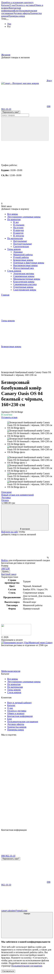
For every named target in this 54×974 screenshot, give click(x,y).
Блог (16, 10)
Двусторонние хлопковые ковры (23, 216)
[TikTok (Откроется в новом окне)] (23, 781)
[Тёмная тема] (7, 19)
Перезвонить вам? (10, 112)
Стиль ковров (14, 271)
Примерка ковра (16, 16)
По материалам (15, 238)
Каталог (5, 5)
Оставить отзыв (9, 417)
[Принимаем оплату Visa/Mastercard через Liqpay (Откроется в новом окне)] (27, 642)
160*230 (5, 568)
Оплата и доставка (24, 5)
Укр (9, 24)
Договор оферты (21, 13)
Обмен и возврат (15, 713)
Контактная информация (11, 9)
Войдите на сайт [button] (9, 531)
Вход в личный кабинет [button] (19, 702)
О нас (12, 5)
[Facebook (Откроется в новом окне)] (23, 804)
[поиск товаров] (25, 129)
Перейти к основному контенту (17, 2)
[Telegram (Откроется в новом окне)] (23, 827)
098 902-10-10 (8, 855)
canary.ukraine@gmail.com (14, 910)
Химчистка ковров (16, 727)
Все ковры (12, 214)
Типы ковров (14, 249)
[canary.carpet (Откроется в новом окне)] (23, 758)
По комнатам (14, 219)
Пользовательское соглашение (22, 721)
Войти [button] (4, 560)
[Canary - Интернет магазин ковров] (16, 634)
